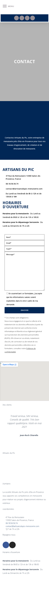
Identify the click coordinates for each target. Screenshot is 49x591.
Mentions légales (11, 582)
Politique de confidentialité (34, 582)
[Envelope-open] (27, 18)
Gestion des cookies (24, 588)
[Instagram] (32, 18)
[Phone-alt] (21, 18)
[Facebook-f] (16, 18)
